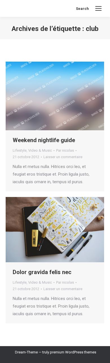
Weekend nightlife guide (44, 140)
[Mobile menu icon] (98, 8)
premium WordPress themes (73, 352)
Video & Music (40, 150)
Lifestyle (20, 150)
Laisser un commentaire (62, 157)
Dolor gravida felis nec (42, 272)
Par (65, 150)
